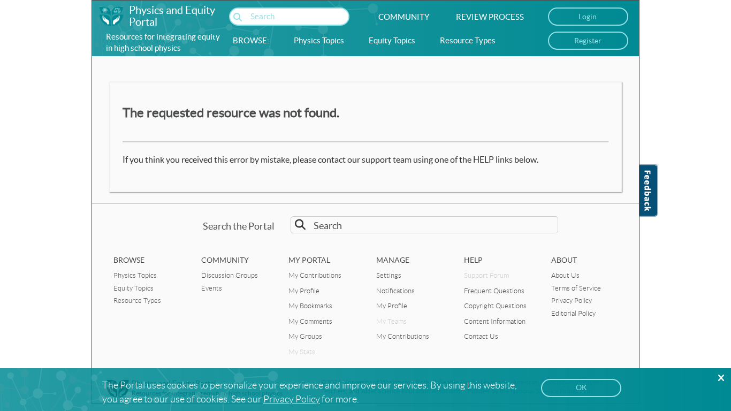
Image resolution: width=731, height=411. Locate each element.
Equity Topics (392, 40)
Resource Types (468, 40)
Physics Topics (319, 40)
